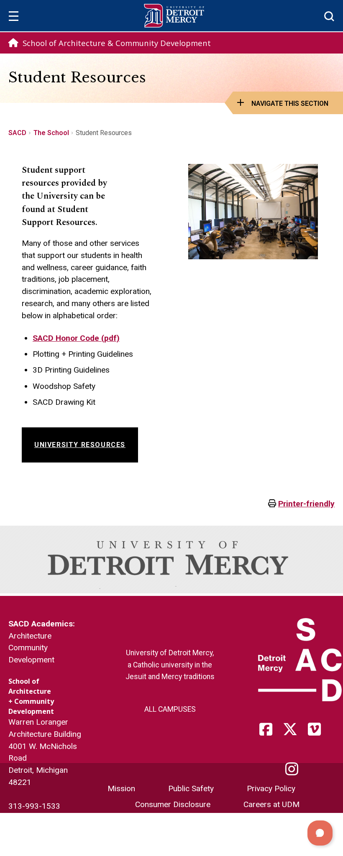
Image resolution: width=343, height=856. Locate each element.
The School (51, 133)
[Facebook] (268, 732)
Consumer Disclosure (172, 804)
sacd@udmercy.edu (42, 818)
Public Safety (191, 788)
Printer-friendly (306, 503)
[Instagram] (294, 772)
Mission (121, 788)
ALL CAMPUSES (170, 709)
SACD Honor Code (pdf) (76, 338)
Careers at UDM (271, 804)
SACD (17, 133)
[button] (320, 833)
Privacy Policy (271, 788)
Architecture (29, 636)
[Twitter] (293, 732)
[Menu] (13, 17)
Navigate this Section (289, 103)
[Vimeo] (317, 732)
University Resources (79, 445)
